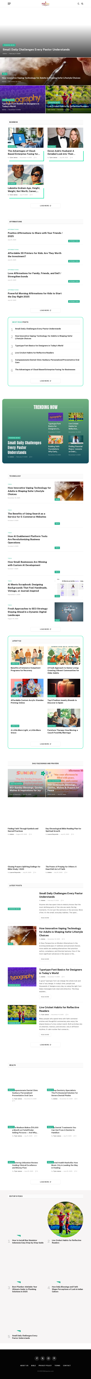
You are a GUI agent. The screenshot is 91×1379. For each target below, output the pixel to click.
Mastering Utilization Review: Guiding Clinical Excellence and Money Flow (25, 1165)
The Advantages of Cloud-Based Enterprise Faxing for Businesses (23, 153)
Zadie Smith (51, 794)
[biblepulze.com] (45, 3)
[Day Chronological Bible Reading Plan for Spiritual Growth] (64, 813)
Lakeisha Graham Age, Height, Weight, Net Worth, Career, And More (24, 190)
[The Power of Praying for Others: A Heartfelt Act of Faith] (64, 851)
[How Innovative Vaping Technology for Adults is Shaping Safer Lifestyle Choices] (45, 71)
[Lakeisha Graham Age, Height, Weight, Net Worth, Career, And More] (26, 175)
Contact (67, 1365)
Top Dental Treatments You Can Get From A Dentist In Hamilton (63, 1130)
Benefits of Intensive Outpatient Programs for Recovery (26, 669)
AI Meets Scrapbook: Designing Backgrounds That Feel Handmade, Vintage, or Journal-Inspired (27, 587)
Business (12, 146)
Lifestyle (15, 663)
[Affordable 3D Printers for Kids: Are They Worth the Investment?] (75, 254)
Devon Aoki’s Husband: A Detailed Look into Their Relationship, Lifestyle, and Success (62, 153)
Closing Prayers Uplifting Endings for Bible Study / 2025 (24, 868)
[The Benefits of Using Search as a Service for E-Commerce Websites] (69, 515)
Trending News (9, 45)
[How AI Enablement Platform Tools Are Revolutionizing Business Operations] (69, 539)
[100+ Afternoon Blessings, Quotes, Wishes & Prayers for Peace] (64, 783)
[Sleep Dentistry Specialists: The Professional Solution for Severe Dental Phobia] (65, 1081)
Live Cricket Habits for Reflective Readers (68, 106)
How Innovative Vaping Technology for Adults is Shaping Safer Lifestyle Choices (41, 78)
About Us (24, 1365)
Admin (5, 53)
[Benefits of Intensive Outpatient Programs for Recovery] (27, 655)
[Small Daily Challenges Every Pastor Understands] (45, 32)
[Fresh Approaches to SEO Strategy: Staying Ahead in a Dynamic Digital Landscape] (69, 611)
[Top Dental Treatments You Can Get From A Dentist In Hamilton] (65, 1118)
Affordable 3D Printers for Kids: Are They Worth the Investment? (34, 255)
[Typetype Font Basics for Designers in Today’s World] (22, 99)
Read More (45, 918)
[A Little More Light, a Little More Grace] (27, 718)
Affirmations (74, 241)
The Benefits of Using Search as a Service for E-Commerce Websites (27, 515)
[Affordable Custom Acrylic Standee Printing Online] (27, 688)
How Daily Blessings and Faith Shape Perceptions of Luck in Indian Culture (67, 1289)
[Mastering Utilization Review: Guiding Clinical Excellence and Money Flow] (26, 1153)
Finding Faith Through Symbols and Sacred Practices (23, 830)
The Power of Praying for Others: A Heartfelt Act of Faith (61, 868)
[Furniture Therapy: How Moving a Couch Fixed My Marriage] (63, 718)
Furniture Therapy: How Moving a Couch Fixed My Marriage (62, 731)
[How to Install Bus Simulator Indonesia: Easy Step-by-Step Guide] (26, 1219)
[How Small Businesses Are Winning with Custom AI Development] (69, 563)
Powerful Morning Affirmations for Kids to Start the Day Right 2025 (35, 295)
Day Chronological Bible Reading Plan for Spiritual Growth (63, 830)
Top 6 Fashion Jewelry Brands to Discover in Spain (62, 701)
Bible (33, 1365)
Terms (57, 1365)
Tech (4, 74)
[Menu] (9, 3)
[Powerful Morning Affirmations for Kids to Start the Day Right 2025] (75, 295)
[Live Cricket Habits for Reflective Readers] (68, 99)
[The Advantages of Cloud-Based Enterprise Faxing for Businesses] (26, 138)
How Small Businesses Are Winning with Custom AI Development (27, 564)
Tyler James (51, 109)
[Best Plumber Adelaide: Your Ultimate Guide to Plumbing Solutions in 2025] (26, 1266)
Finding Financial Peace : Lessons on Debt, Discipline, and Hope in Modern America (75, 449)
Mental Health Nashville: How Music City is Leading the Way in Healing (64, 1165)
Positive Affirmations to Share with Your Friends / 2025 (35, 235)
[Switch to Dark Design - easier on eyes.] (78, 4)
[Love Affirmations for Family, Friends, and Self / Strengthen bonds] (75, 275)
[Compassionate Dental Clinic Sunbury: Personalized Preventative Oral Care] (26, 1081)
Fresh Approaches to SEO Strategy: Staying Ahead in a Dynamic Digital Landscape (28, 611)
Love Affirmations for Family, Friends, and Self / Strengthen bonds (34, 275)
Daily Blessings (16, 783)
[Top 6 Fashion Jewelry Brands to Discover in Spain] (63, 688)
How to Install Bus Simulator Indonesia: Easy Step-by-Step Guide (28, 1241)
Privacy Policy (45, 1365)
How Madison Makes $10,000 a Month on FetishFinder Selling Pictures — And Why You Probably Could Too (25, 1130)
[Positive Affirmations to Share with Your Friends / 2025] (75, 234)
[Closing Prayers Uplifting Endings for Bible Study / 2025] (26, 851)
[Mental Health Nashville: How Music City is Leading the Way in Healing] (65, 1153)
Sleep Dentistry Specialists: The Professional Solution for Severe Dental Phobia (64, 1093)
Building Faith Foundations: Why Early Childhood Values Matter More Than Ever (55, 449)
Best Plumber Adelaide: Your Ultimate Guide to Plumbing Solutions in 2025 (24, 1289)
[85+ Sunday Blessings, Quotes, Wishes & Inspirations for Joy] (26, 783)
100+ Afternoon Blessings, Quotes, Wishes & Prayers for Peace (63, 787)
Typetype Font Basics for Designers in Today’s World (20, 105)
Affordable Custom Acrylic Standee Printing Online (27, 701)
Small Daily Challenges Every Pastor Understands (36, 49)
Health (11, 1090)
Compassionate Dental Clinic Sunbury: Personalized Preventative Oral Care (47, 361)
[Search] (82, 3)
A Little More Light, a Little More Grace (26, 731)
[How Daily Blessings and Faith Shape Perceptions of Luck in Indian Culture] (65, 1266)
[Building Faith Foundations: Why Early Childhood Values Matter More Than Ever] (55, 439)
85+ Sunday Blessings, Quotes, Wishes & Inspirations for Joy (26, 789)
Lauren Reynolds (15, 794)
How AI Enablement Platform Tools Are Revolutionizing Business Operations (27, 539)
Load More (44, 206)
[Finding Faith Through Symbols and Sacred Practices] (26, 813)
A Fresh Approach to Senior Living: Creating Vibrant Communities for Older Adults (63, 670)
